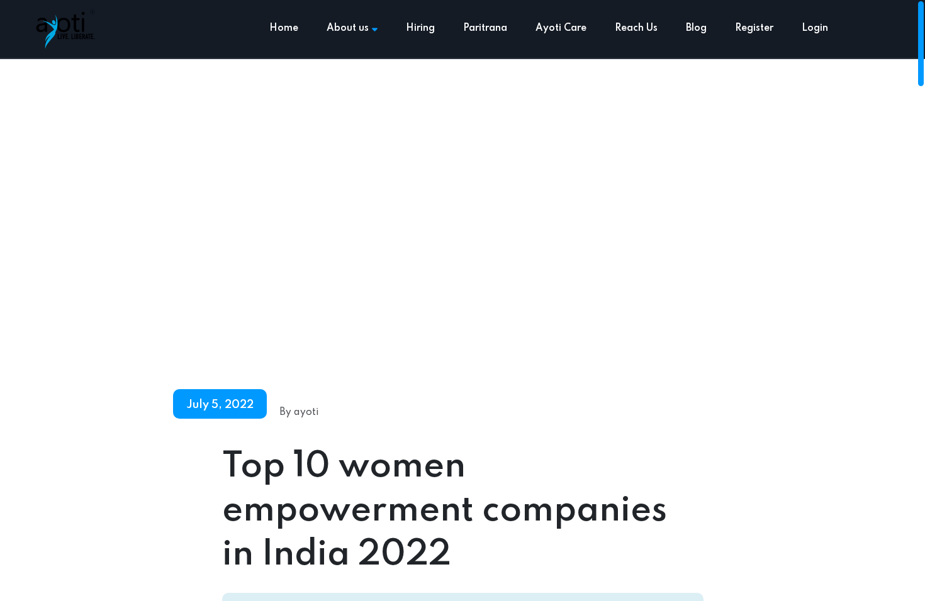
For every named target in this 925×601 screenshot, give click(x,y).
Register (754, 28)
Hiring (420, 28)
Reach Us (636, 28)
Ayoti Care (560, 28)
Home (283, 28)
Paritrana (485, 28)
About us (348, 28)
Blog (696, 28)
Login (815, 28)
